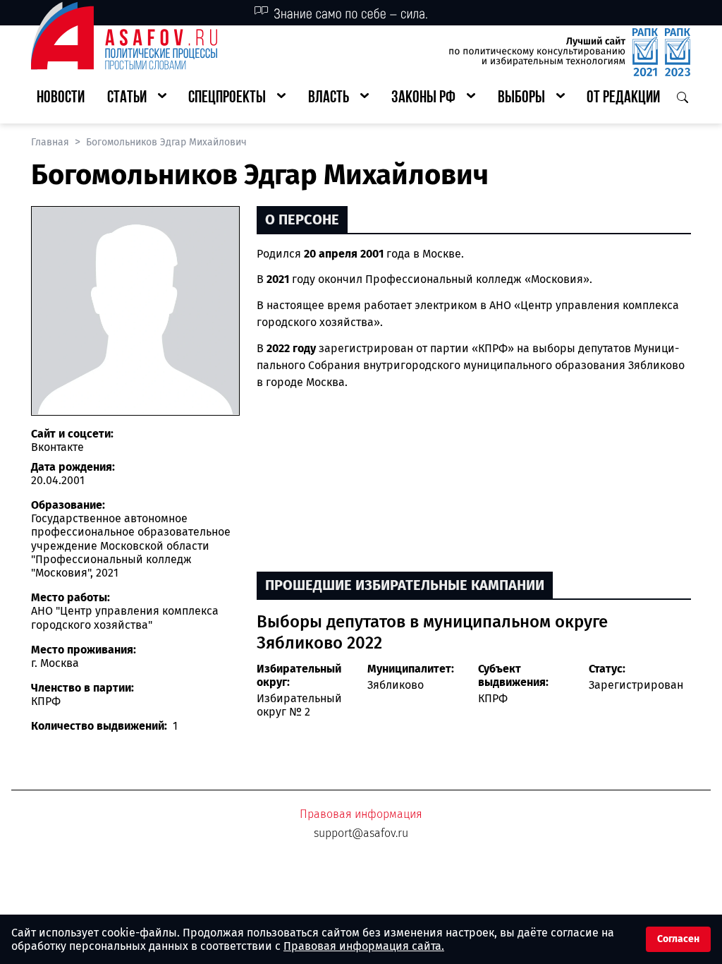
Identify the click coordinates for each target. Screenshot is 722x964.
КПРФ (493, 698)
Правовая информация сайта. (363, 946)
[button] (137, 98)
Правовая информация (361, 814)
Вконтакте (57, 447)
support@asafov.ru (361, 833)
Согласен (678, 939)
